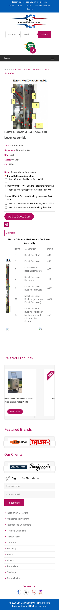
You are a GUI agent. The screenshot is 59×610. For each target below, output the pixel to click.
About (10, 554)
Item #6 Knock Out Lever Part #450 (26, 179)
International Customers (19, 525)
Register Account (42, 6)
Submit (44, 34)
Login (28, 6)
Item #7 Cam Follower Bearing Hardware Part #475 (29, 186)
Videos (10, 560)
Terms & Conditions (16, 531)
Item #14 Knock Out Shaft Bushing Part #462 (31, 207)
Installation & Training (17, 513)
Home (11, 6)
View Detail (32, 411)
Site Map (11, 572)
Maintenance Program (18, 519)
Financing (11, 548)
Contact (30, 9)
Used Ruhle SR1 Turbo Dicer (32, 399)
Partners (11, 542)
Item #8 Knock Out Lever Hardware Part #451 (31, 190)
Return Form (13, 566)
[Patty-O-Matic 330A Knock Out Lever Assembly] (29, 104)
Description (10, 233)
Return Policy (13, 578)
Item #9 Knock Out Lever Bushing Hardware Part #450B (28, 198)
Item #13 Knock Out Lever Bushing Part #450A (31, 203)
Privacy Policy (13, 536)
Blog (20, 6)
